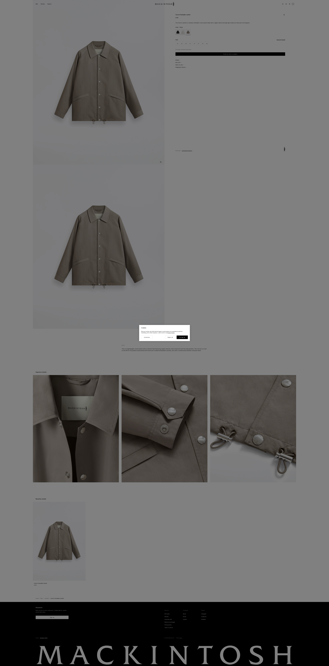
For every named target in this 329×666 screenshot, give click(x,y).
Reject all (170, 337)
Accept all (182, 337)
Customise (147, 337)
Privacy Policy (170, 332)
